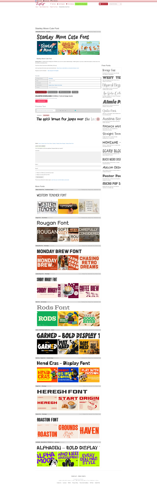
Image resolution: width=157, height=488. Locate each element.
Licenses (64, 482)
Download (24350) (41, 92)
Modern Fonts (98, 245)
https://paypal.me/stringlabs (53, 70)
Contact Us (59, 482)
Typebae (52, 329)
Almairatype (46, 245)
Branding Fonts (84, 189)
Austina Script (112, 119)
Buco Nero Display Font (112, 159)
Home (37, 6)
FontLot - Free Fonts (78, 476)
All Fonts (91, 482)
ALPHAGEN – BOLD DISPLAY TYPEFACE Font (44, 442)
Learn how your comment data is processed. (60, 179)
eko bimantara (43, 301)
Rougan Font (38, 217)
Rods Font (38, 301)
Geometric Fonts (91, 386)
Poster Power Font (112, 175)
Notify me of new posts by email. (43, 174)
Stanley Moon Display (60, 143)
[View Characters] (98, 119)
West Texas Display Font (112, 77)
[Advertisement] (78, 16)
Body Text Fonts (85, 329)
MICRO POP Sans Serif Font (112, 184)
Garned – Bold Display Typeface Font (43, 329)
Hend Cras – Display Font (63, 363)
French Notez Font (112, 126)
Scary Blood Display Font (112, 150)
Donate (75, 92)
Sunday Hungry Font (40, 273)
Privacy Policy (75, 482)
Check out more (53, 92)
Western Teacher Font (40, 189)
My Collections (55, 0)
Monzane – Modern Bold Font (112, 142)
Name (36, 164)
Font (48, 143)
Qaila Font (109, 111)
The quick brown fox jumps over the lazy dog (68, 119)
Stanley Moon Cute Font (40, 31)
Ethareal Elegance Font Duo (112, 85)
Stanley (54, 143)
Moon (51, 143)
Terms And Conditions (84, 482)
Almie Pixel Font (112, 101)
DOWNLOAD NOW (41, 101)
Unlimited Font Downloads (81, 3)
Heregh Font (38, 386)
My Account (46, 0)
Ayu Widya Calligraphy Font (112, 93)
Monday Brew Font (39, 245)
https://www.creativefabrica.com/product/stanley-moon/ (68, 68)
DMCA (69, 482)
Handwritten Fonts (97, 189)
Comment (37, 150)
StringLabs (48, 31)
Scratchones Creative (49, 189)
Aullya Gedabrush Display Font (112, 168)
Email (36, 168)
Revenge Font (109, 70)
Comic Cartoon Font (42, 143)
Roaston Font (38, 414)
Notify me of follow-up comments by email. (45, 172)
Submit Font (97, 482)
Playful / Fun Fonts (53, 6)
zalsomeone (57, 442)
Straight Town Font (112, 134)
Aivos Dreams (44, 217)
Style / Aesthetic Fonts (44, 6)
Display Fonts (90, 31)
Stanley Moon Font (69, 143)
